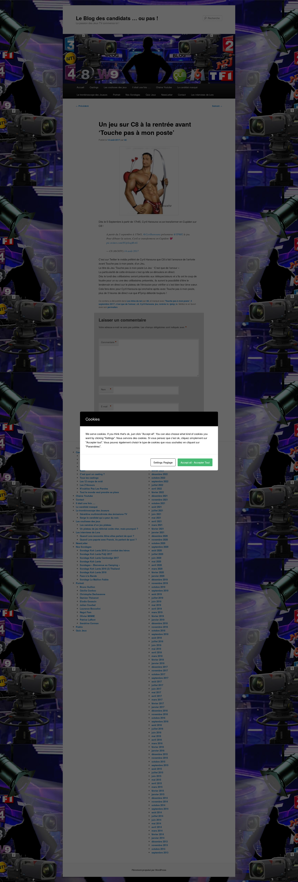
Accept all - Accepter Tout (195, 462)
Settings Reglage (163, 462)
